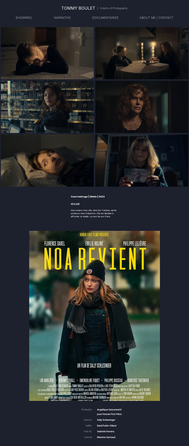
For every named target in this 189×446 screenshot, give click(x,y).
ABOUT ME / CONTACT (156, 18)
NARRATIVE (62, 18)
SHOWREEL (24, 18)
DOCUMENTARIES (105, 18)
